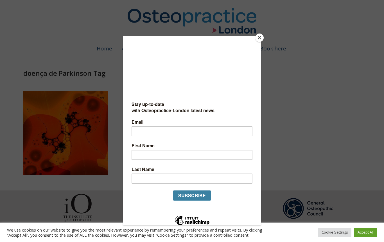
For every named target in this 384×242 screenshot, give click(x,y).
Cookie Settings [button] (335, 232)
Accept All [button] (366, 232)
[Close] (259, 38)
